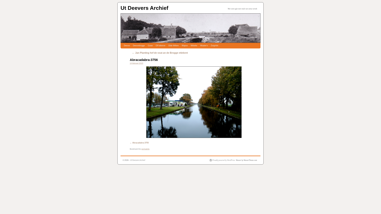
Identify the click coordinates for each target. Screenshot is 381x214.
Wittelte (194, 45)
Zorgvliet (214, 45)
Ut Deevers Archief (144, 8)
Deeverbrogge (139, 45)
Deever (127, 45)
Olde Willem (173, 45)
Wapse (185, 45)
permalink (145, 149)
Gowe (150, 45)
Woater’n (204, 45)
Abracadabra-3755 (140, 143)
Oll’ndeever (160, 45)
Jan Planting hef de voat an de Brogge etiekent (160, 53)
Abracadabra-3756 (144, 60)
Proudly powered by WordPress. (223, 160)
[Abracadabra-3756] (194, 102)
